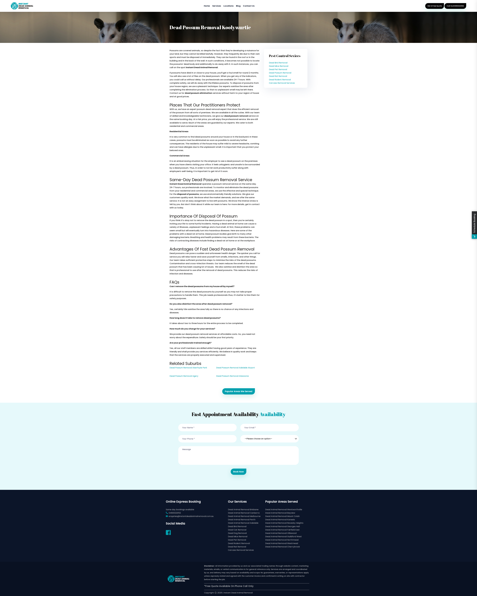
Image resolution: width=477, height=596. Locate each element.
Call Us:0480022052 (455, 6)
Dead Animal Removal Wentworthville (283, 509)
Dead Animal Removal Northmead (281, 539)
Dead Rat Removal (278, 76)
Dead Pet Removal (278, 69)
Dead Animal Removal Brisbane (243, 509)
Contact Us (249, 5)
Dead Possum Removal (280, 72)
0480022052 (175, 512)
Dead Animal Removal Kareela (280, 519)
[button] (269, 437)
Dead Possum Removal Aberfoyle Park (188, 367)
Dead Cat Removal (237, 529)
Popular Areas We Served (238, 391)
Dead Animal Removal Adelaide (243, 523)
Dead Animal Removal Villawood (281, 533)
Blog (238, 5)
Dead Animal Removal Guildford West (283, 536)
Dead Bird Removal (278, 62)
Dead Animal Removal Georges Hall (282, 526)
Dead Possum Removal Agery (184, 376)
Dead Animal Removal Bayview (280, 512)
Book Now (238, 471)
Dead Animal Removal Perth (241, 519)
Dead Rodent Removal (280, 79)
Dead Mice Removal (278, 66)
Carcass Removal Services (282, 83)
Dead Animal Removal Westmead (281, 543)
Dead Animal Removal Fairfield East (282, 529)
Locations (228, 5)
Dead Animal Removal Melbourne (244, 516)
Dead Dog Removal (237, 533)
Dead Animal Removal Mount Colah (282, 516)
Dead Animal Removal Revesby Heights (284, 523)
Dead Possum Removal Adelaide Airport (235, 367)
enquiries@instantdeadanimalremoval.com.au (191, 516)
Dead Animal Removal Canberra (243, 512)
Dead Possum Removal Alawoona (232, 376)
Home (207, 5)
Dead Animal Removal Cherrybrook (282, 546)
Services (216, 5)
